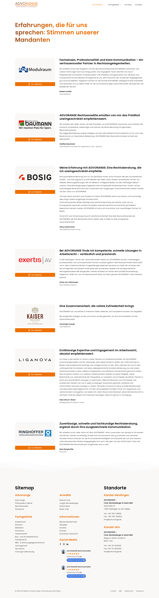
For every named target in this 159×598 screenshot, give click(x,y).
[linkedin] (67, 544)
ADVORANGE (24, 591)
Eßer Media (57, 591)
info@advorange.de (112, 519)
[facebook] (60, 544)
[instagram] (64, 544)
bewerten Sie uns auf (75, 560)
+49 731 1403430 (114, 545)
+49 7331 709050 (114, 513)
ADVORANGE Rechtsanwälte (79, 551)
